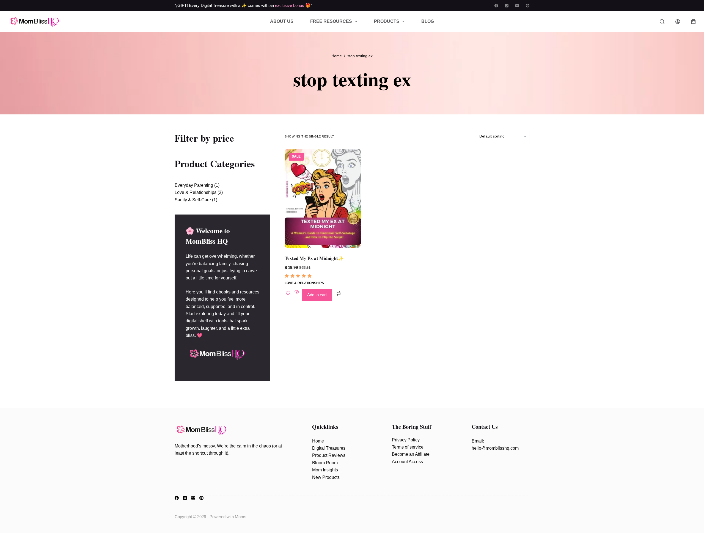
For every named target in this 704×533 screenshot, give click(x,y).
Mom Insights (325, 470)
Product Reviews (328, 455)
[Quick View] (297, 295)
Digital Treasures (328, 448)
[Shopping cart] (693, 21)
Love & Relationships (304, 283)
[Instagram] (506, 5)
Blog (427, 21)
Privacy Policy (406, 440)
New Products (326, 477)
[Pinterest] (527, 5)
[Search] (662, 21)
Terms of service (408, 447)
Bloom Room (325, 462)
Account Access (407, 461)
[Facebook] (496, 5)
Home (318, 441)
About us (281, 21)
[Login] (677, 21)
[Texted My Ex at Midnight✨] (323, 198)
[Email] (517, 5)
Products (386, 21)
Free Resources (331, 21)
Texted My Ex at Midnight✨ (314, 258)
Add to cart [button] (317, 294)
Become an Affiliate (411, 454)
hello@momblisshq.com (495, 448)
